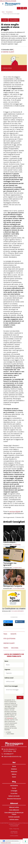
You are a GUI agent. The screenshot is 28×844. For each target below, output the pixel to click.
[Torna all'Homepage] (12, 4)
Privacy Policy (16, 828)
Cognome (7, 669)
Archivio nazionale (14, 817)
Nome (6, 661)
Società (4, 20)
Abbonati (14, 803)
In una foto (14, 793)
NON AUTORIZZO (10, 733)
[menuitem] (14, 769)
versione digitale (14, 511)
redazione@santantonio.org (12, 756)
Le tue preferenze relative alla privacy (12, 840)
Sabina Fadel (17, 544)
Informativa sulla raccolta (6, 842)
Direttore (14, 769)
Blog (14, 781)
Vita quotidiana (9, 12)
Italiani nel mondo (14, 796)
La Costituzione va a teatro (13, 608)
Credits (10, 828)
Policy (12, 833)
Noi (14, 762)
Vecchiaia (14, 648)
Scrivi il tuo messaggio (11, 686)
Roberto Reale (18, 567)
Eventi (14, 777)
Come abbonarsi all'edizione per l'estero (14, 813)
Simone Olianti (8, 52)
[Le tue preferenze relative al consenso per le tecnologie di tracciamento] (25, 841)
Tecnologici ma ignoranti (9, 564)
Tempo (5, 648)
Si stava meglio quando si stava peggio (11, 13)
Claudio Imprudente (18, 611)
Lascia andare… (10, 542)
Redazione (14, 771)
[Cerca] (22, 8)
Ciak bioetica (14, 785)
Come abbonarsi (14, 810)
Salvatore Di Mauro (19, 588)
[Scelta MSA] (2, 4)
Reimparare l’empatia (12, 586)
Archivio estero (14, 819)
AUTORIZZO (8, 732)
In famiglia (14, 791)
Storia (14, 766)
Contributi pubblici (14, 835)
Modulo (15, 833)
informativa (10, 718)
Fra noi (14, 788)
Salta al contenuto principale (8, 1)
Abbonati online (14, 807)
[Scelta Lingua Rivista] (25, 8)
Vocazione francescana (14, 798)
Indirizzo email (9, 678)
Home (3, 12)
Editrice (14, 774)
